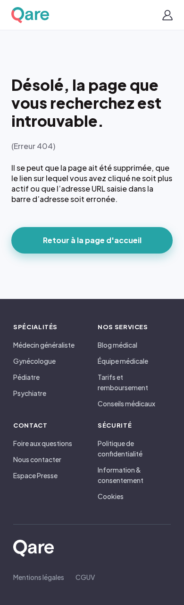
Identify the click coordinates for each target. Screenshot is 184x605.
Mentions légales (38, 577)
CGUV (85, 577)
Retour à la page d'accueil (92, 240)
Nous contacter (37, 459)
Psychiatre (29, 393)
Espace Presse (35, 475)
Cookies (111, 496)
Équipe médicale (123, 361)
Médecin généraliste (44, 345)
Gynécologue (34, 361)
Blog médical (117, 345)
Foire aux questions (42, 443)
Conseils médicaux (126, 403)
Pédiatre (26, 377)
